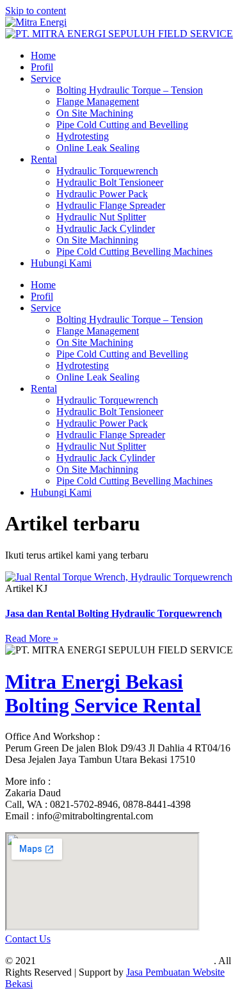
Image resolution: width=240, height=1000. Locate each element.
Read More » (31, 638)
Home (43, 55)
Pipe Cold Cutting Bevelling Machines (134, 251)
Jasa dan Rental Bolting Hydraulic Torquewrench (113, 613)
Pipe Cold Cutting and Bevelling (122, 124)
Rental (44, 159)
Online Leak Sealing (98, 147)
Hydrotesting (82, 136)
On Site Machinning (97, 239)
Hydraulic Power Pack (102, 193)
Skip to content (35, 10)
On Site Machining (94, 113)
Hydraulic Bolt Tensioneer (109, 182)
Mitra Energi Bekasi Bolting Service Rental (103, 693)
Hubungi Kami (61, 263)
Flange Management (97, 101)
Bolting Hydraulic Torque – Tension (129, 90)
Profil (42, 66)
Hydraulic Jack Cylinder (105, 228)
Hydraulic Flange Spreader (110, 205)
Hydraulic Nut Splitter (101, 216)
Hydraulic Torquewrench (107, 170)
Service (46, 78)
